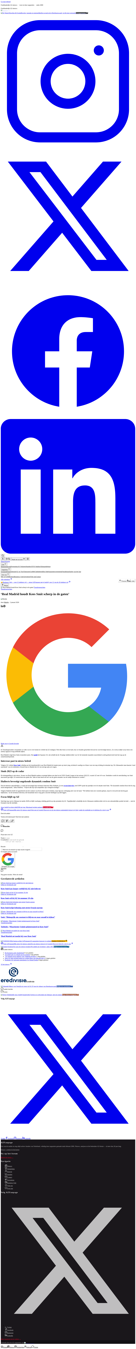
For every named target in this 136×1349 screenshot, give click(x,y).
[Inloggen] (3, 559)
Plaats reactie (37, 850)
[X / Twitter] (68, 283)
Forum (8, 561)
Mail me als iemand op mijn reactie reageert (16, 850)
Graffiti (32, 571)
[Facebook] (68, 418)
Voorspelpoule (11, 571)
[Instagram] (68, 148)
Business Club (18, 577)
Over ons (4, 575)
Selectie (8, 566)
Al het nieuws (5, 964)
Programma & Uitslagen (18, 566)
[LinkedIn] (68, 553)
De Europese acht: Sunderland (14, 953)
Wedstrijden (11, 1169)
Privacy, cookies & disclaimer (10, 1150)
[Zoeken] (3, 555)
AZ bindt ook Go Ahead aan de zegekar (17, 955)
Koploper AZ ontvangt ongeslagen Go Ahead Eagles (21, 960)
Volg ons (33, 577)
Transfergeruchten (39, 587)
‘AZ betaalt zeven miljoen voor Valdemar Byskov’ (21, 956)
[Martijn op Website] (4, 607)
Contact (38, 577)
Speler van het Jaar (75, 571)
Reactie (3, 846)
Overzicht (4, 571)
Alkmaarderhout (45, 566)
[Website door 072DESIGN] (29, 1343)
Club (3, 564)
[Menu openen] (28, 559)
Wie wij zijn (4, 577)
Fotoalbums (65, 571)
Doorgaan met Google (8, 866)
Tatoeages (27, 571)
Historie (3, 566)
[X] (9, 822)
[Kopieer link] (12, 821)
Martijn (6, 602)
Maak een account (17, 559)
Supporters (5, 569)
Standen (28, 566)
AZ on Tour (20, 571)
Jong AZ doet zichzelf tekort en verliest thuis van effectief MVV (25, 958)
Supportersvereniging (55, 571)
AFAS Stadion (35, 566)
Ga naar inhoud (6, 1)
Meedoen (11, 577)
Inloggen (3, 868)
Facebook (10, 1330)
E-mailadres (4, 840)
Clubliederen (38, 571)
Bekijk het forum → (7, 1157)
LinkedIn (10, 1336)
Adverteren (26, 577)
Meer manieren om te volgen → (11, 1339)
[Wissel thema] (8, 559)
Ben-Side (45, 571)
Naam (3, 838)
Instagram (10, 1333)
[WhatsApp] (3, 821)
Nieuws (3, 561)
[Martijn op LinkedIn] (2, 607)
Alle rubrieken (5, 579)
